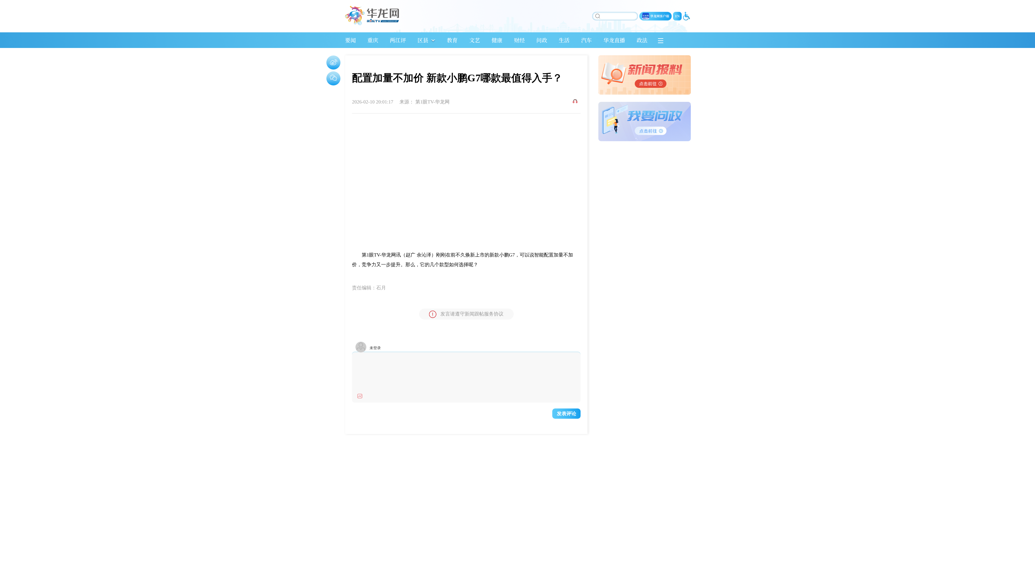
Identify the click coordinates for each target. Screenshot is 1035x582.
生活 (564, 40)
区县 (423, 40)
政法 (642, 40)
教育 (452, 40)
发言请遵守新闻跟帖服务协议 (471, 314)
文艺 (474, 40)
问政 (541, 40)
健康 (497, 40)
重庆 (372, 40)
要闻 (350, 40)
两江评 (398, 40)
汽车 (586, 40)
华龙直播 (614, 40)
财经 (519, 40)
